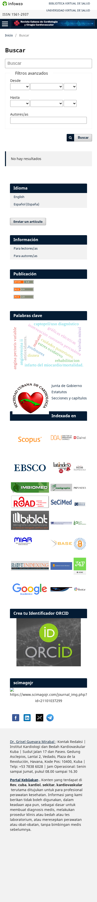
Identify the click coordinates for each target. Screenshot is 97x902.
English (19, 196)
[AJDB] (61, 568)
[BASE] (61, 546)
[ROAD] (30, 506)
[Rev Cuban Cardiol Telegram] (50, 720)
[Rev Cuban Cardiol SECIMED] (61, 504)
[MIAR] (23, 545)
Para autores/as (25, 256)
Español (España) (26, 204)
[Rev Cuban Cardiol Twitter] (39, 720)
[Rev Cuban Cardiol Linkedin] (27, 720)
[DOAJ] (61, 439)
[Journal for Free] (80, 573)
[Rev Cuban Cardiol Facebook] (15, 720)
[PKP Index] (80, 488)
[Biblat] (30, 528)
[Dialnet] (80, 439)
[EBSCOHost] (30, 478)
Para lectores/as (26, 248)
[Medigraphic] (61, 489)
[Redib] (80, 469)
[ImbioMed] (30, 491)
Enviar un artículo (28, 221)
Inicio (9, 35)
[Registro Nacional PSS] (61, 523)
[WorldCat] (80, 589)
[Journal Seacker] (61, 590)
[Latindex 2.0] (61, 472)
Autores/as (19, 114)
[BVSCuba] (80, 505)
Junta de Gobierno (66, 385)
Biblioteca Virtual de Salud (69, 3)
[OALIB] (80, 548)
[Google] (30, 595)
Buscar (83, 137)
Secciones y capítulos (69, 398)
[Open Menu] (5, 24)
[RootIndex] (30, 569)
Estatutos (59, 391)
